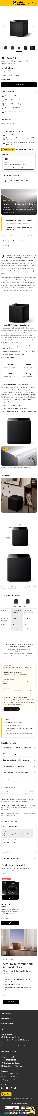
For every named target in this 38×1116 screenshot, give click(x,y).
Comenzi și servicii (7, 1024)
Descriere (31, 149)
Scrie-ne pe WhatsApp (11, 709)
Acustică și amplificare (10, 826)
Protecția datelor (16, 1098)
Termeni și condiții (6, 1098)
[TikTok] (15, 1088)
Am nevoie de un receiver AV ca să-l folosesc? (17, 747)
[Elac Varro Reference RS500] (10, 888)
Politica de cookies (27, 1098)
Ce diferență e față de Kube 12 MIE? (14, 766)
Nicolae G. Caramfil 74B (11, 1037)
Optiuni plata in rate (8, 91)
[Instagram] (2, 1088)
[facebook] (11, 1088)
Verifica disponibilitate (19, 168)
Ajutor (3, 1029)
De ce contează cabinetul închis (9, 357)
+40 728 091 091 (10, 1060)
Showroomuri (6, 1019)
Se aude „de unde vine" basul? (12, 779)
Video (22, 236)
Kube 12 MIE (28, 606)
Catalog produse (2, 3)
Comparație (6, 241)
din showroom (15, 75)
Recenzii (15, 241)
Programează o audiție (8, 1052)
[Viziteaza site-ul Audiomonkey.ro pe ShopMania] (10, 1113)
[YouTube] (7, 1088)
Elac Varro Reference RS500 (8, 906)
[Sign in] (32, 3)
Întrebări (24, 241)
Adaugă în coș (19, 85)
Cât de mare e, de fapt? (10, 754)
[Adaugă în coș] (10, 897)
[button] (5, 26)
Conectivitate (7, 852)
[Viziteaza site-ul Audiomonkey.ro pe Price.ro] (26, 1110)
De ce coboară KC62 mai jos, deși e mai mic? (16, 772)
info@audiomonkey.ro (12, 1063)
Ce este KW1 (4, 415)
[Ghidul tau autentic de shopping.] (14, 1110)
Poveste (5, 236)
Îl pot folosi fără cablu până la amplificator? (16, 760)
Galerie (30, 236)
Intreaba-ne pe (13, 1066)
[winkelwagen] (36, 3)
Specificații (6, 245)
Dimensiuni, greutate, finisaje (12, 858)
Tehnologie (14, 236)
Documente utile (21, 149)
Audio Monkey (6, 1013)
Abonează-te (11, 1002)
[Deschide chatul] (32, 1110)
